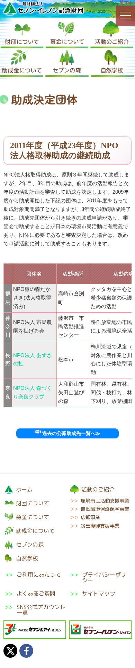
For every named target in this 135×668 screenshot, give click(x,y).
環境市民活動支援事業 (105, 500)
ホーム (24, 489)
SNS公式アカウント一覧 (41, 609)
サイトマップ (98, 593)
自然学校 (112, 63)
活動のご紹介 (112, 34)
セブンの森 (67, 63)
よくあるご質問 (36, 593)
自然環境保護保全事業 (105, 509)
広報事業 (90, 517)
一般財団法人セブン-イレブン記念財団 (43, 8)
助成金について (21, 63)
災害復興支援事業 (100, 526)
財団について (22, 34)
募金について (67, 34)
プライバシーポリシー (104, 577)
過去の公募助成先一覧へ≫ (70, 433)
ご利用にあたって (39, 575)
